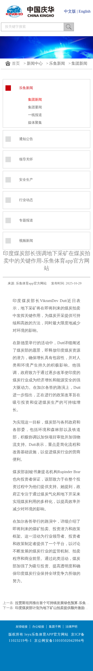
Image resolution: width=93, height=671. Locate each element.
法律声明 (71, 626)
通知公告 (26, 139)
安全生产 (26, 180)
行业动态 (26, 200)
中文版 (70, 11)
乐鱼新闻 (57, 63)
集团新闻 (79, 63)
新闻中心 (35, 63)
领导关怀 (26, 159)
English (85, 11)
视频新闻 (26, 241)
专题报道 (26, 220)
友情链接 (22, 626)
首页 (16, 63)
